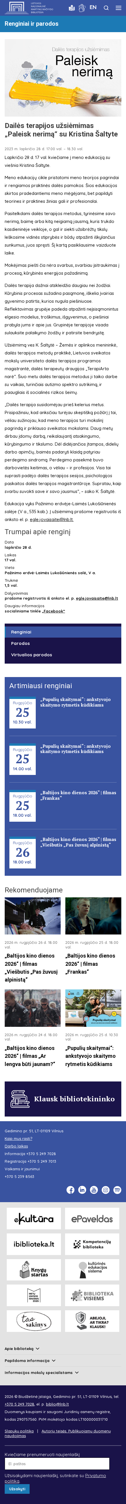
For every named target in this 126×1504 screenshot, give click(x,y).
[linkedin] (82, 1190)
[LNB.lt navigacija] (118, 8)
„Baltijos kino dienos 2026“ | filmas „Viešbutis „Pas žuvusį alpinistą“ (78, 842)
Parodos (20, 643)
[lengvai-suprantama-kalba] (72, 7)
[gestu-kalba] (82, 7)
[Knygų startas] (34, 1270)
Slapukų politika (19, 1431)
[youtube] (94, 1190)
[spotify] (117, 1190)
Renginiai (21, 632)
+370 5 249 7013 (42, 1161)
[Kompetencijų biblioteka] (92, 1244)
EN (93, 7)
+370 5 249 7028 (41, 1153)
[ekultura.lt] (34, 1218)
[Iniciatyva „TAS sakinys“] (34, 1321)
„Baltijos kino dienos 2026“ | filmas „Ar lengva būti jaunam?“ (30, 1056)
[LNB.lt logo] (29, 8)
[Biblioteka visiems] (92, 1295)
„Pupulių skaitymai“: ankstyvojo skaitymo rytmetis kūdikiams (75, 702)
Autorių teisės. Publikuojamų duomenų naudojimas (58, 1433)
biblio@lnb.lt (57, 1404)
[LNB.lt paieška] (106, 8)
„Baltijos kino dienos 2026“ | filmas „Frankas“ (78, 795)
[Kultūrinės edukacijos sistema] (92, 1270)
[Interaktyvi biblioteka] (34, 1244)
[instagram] (106, 1190)
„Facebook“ (53, 611)
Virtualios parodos (31, 654)
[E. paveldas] (92, 1218)
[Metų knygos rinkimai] (34, 1295)
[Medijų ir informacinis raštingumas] (92, 1321)
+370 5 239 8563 (19, 1176)
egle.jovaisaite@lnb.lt (51, 519)
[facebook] (70, 1190)
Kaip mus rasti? (18, 1138)
